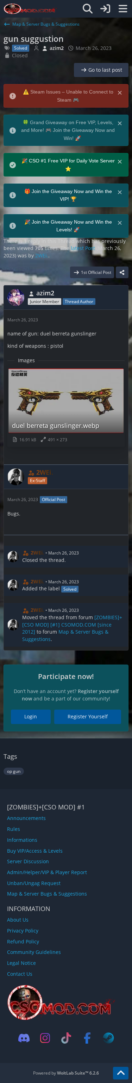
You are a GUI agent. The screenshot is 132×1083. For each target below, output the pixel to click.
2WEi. (41, 255)
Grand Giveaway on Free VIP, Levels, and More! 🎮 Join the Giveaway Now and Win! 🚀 (68, 130)
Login (30, 716)
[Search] (88, 9)
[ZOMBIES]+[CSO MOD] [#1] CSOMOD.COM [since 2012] (72, 624)
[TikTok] (66, 1038)
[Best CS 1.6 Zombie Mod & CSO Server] (30, 9)
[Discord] (24, 1038)
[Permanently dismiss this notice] (120, 92)
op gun (13, 771)
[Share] (122, 272)
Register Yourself (88, 716)
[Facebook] (87, 1038)
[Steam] (108, 1038)
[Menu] (123, 9)
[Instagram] (45, 1038)
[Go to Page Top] (120, 1073)
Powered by (66, 1073)
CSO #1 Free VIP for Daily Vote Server (72, 161)
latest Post (83, 248)
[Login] (105, 9)
